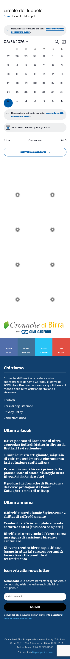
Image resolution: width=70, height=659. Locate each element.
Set (62, 140)
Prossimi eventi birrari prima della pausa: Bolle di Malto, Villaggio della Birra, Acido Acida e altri (34, 473)
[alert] (35, 30)
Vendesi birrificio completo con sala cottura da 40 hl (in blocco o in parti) (33, 525)
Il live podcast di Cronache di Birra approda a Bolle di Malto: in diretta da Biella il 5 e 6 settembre (35, 444)
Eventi (7, 16)
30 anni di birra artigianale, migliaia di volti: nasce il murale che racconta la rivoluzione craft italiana (34, 458)
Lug (8, 140)
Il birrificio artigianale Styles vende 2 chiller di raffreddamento (35, 514)
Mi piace (8, 339)
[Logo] (33, 327)
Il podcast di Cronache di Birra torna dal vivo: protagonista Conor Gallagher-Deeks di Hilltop (33, 487)
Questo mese (35, 140)
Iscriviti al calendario (33, 152)
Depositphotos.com (42, 652)
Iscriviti (61, 339)
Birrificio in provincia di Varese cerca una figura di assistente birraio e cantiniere (35, 537)
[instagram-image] (17, 194)
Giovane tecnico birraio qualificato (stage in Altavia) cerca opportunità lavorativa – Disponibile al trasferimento (33, 553)
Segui (26, 339)
